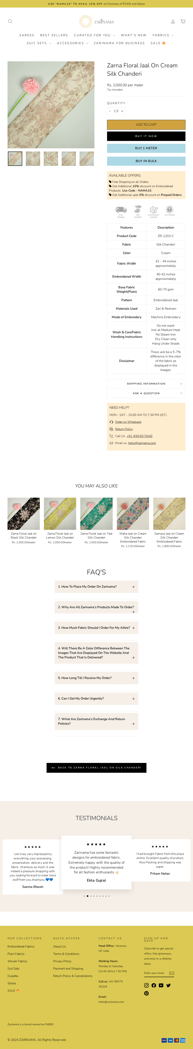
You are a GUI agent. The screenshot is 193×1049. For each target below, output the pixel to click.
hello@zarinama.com (142, 443)
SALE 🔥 (158, 43)
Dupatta (13, 976)
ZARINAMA (27, 1040)
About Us (59, 946)
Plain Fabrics (16, 954)
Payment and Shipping (68, 969)
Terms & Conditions (66, 954)
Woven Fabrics (17, 961)
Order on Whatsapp (128, 422)
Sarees (26, 35)
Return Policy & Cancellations (73, 976)
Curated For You (93, 35)
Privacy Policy (62, 961)
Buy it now (146, 136)
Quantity (116, 103)
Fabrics (162, 35)
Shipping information (146, 384)
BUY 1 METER (146, 148)
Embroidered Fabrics (21, 946)
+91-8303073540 (139, 436)
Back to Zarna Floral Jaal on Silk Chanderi (99, 767)
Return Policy (124, 429)
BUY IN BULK (146, 161)
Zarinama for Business (119, 43)
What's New (134, 35)
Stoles (12, 983)
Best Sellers (54, 35)
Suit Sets (37, 43)
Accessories (71, 43)
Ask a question (146, 393)
